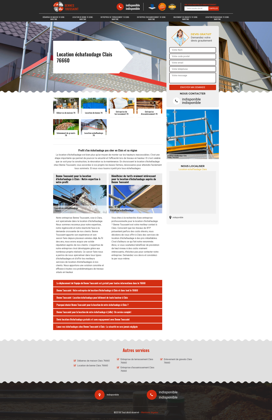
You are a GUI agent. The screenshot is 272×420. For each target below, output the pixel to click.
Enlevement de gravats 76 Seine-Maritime (185, 18)
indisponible (133, 5)
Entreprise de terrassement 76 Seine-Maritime (115, 18)
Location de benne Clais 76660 (92, 365)
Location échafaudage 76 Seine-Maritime (217, 18)
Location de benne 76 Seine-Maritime (82, 18)
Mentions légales (149, 412)
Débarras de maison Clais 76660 (93, 360)
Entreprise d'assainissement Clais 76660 (137, 369)
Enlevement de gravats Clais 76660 (178, 361)
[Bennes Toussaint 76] (66, 6)
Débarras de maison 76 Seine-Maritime (54, 18)
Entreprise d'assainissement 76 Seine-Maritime (151, 18)
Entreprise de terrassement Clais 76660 (136, 361)
